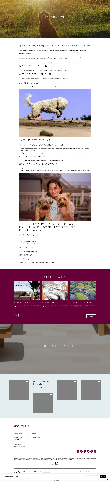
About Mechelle (23, 452)
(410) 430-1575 (18, 436)
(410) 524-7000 (18, 437)
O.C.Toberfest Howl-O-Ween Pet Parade (48, 50)
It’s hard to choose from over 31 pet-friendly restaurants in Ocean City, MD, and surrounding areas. (41, 62)
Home (15, 452)
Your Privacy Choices (55, 480)
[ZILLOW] (95, 451)
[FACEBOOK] (78, 451)
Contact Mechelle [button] (55, 352)
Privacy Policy (93, 472)
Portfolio (33, 452)
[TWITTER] (85, 451)
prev (15, 315)
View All (91, 316)
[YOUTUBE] (88, 451)
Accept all (103, 476)
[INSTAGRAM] (81, 451)
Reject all (87, 476)
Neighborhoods (42, 452)
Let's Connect (52, 452)
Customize (95, 476)
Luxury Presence (46, 471)
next (18, 315)
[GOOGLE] (91, 451)
